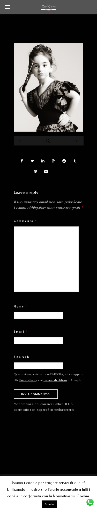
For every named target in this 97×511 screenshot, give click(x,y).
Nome (21, 306)
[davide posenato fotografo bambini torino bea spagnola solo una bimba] (49, 130)
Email (21, 331)
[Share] (22, 161)
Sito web (21, 357)
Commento (25, 221)
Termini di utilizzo (55, 380)
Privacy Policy (28, 380)
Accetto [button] (49, 504)
